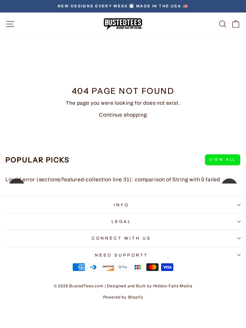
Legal (121, 221)
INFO (121, 204)
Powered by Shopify (123, 297)
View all (222, 159)
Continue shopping (123, 115)
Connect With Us (121, 238)
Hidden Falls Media (173, 286)
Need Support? (121, 255)
